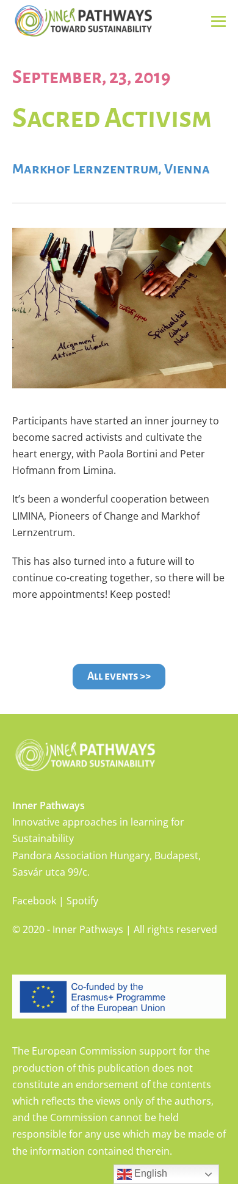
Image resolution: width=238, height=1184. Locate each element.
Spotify (82, 900)
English (149, 1173)
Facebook (34, 900)
